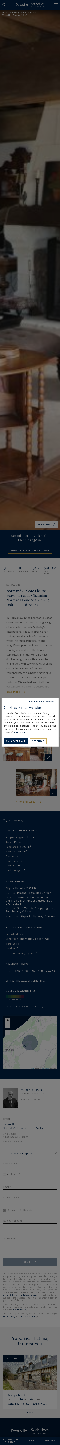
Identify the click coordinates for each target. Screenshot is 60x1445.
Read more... (20, 732)
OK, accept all (16, 741)
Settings (38, 741)
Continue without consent (41, 701)
